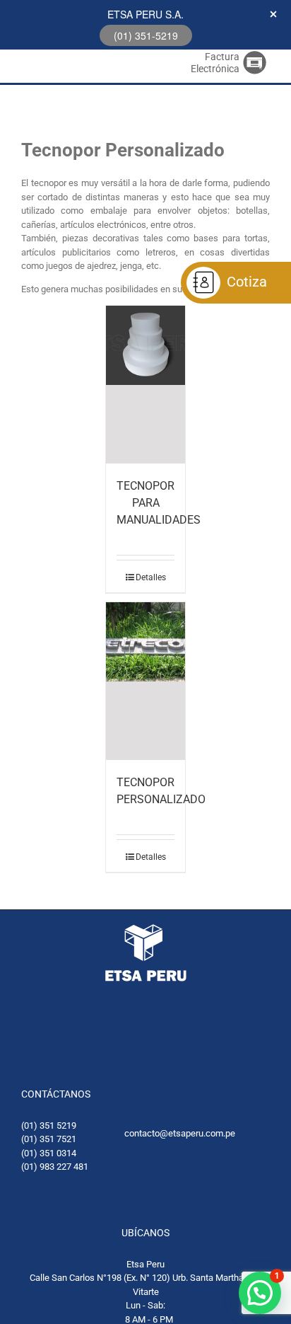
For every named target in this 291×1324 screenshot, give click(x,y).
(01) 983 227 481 (54, 1166)
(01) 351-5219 (146, 35)
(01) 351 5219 (48, 1125)
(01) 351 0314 (48, 1153)
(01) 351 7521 (48, 1139)
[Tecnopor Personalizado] (145, 681)
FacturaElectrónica (215, 62)
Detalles (151, 577)
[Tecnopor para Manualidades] (145, 385)
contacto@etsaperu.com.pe (179, 1133)
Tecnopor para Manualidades (159, 502)
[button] (260, 1293)
